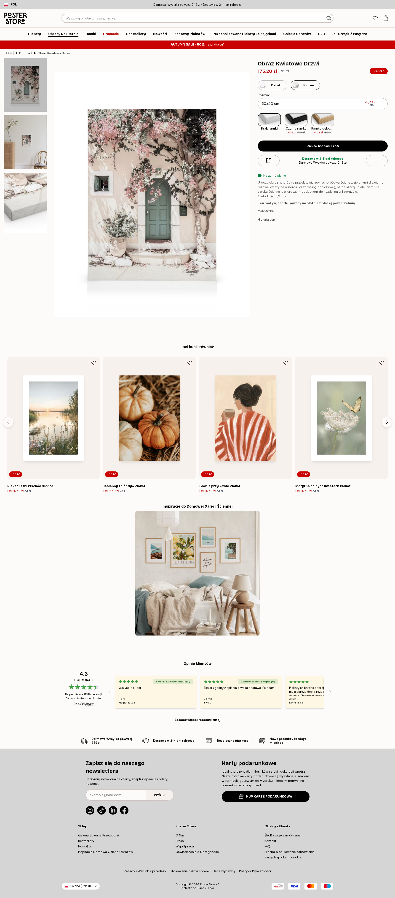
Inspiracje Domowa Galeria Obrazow (105, 852)
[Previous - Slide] (254, 124)
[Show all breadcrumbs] (9, 53)
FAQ (267, 846)
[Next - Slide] (391, 124)
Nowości (84, 846)
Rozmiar (264, 95)
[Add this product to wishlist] (377, 160)
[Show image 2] (25, 142)
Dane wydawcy (224, 871)
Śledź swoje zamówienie (282, 835)
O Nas (180, 835)
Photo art (25, 53)
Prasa (180, 841)
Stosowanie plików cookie (189, 871)
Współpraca (185, 846)
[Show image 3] (25, 203)
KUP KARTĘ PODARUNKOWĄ (269, 796)
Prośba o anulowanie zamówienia (289, 852)
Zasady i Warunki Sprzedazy (145, 871)
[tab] (375, 18)
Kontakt (270, 841)
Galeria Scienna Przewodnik (99, 835)
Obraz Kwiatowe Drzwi (54, 53)
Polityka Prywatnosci (255, 871)
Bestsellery (86, 841)
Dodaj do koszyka (323, 146)
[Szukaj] (329, 18)
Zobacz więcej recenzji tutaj (197, 720)
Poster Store (207, 884)
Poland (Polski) (80, 886)
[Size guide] (269, 160)
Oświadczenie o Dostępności (197, 852)
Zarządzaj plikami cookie (282, 857)
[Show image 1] (25, 85)
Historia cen (266, 220)
